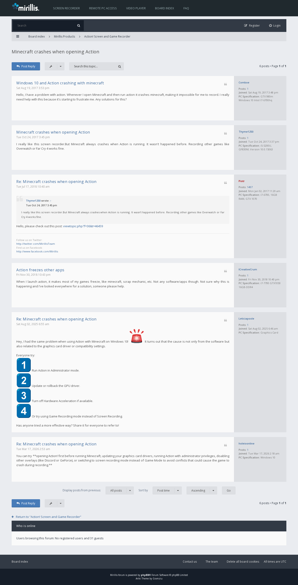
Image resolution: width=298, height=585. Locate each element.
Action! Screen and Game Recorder (107, 36)
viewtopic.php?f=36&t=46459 (83, 226)
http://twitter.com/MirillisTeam (35, 243)
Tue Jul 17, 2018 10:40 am (33, 187)
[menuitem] (274, 25)
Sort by (154, 490)
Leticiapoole (246, 318)
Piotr (242, 181)
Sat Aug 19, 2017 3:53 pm (32, 88)
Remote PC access (103, 8)
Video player (136, 8)
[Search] (78, 25)
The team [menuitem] (212, 562)
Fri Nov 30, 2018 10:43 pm (33, 275)
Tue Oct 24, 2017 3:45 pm (33, 137)
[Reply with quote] (225, 84)
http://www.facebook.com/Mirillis (37, 251)
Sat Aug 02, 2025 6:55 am (32, 324)
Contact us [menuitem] (190, 562)
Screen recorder (66, 8)
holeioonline (246, 443)
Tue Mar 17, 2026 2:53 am (33, 449)
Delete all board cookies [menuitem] (243, 562)
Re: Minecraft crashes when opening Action (56, 181)
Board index (164, 8)
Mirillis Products (64, 36)
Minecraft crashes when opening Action (55, 51)
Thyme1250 (246, 131)
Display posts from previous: (92, 490)
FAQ (186, 8)
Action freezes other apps (40, 269)
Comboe (244, 82)
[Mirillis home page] (26, 6)
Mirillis (114, 575)
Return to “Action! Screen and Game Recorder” (48, 517)
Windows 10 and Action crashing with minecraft (60, 83)
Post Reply (28, 66)
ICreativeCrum (248, 269)
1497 (250, 187)
